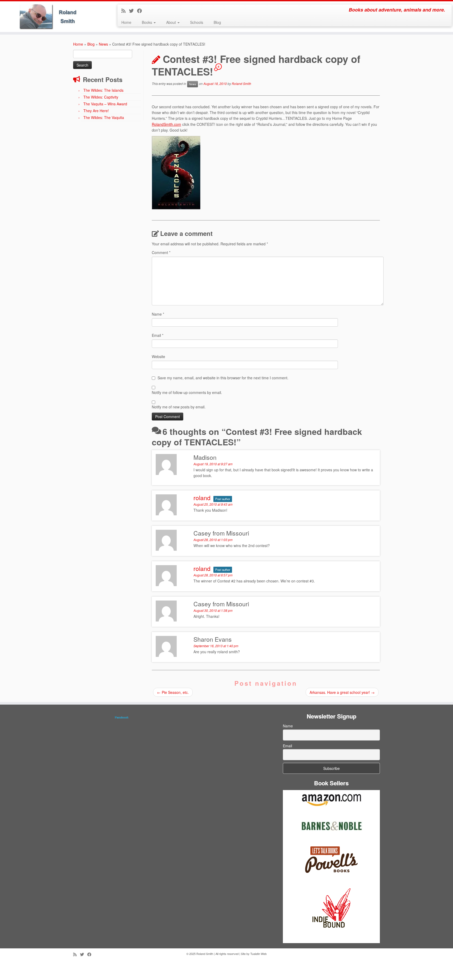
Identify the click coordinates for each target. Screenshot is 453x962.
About (171, 22)
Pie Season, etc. (173, 692)
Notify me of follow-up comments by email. (187, 392)
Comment (161, 252)
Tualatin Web (258, 954)
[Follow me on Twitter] (133, 10)
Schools (196, 22)
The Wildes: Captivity (100, 97)
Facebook (121, 717)
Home (126, 22)
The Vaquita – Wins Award (105, 103)
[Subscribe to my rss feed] (125, 10)
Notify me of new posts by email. (179, 406)
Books (147, 22)
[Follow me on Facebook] (141, 10)
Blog (217, 22)
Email (157, 335)
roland (202, 497)
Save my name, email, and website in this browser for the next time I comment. (223, 377)
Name (158, 314)
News (103, 44)
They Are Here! (96, 110)
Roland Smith (241, 83)
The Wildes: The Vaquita (103, 117)
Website (158, 356)
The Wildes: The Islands (103, 90)
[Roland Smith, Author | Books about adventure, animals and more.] (52, 16)
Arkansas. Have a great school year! (342, 692)
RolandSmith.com (166, 124)
